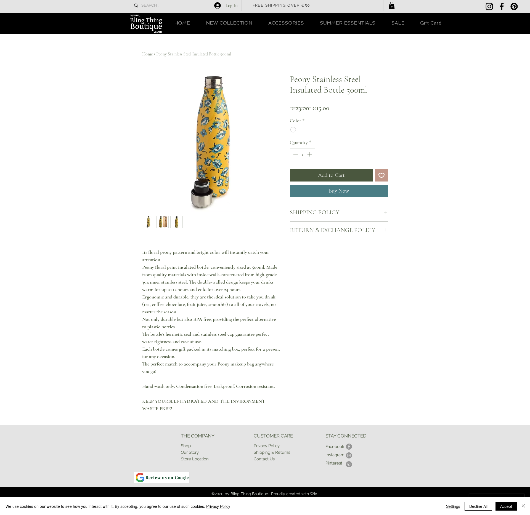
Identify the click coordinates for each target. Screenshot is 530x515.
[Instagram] (489, 6)
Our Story (190, 452)
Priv (257, 445)
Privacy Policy (218, 506)
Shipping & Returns (272, 452)
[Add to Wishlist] (381, 175)
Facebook (334, 446)
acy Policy (270, 445)
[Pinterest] (514, 6)
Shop (186, 445)
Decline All (478, 506)
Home (147, 54)
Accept (506, 506)
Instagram (334, 454)
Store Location (195, 459)
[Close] (523, 506)
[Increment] (310, 154)
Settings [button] (453, 506)
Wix (313, 494)
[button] (392, 5)
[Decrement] (295, 154)
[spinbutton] (302, 154)
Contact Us (264, 459)
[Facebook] (502, 6)
